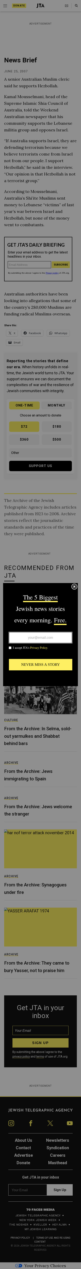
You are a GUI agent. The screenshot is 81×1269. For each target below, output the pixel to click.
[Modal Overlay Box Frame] (40, 634)
